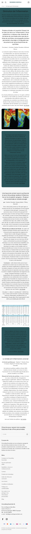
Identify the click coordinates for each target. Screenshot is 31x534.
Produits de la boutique (7, 474)
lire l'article (23, 419)
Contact (4, 471)
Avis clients (4, 481)
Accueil (3, 6)
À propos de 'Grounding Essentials (8, 459)
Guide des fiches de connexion (7, 477)
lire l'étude (26, 105)
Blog (3, 499)
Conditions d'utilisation (7, 484)
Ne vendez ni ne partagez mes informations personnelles (6, 494)
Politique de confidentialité (5, 487)
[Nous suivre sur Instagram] (7, 519)
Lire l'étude (22, 289)
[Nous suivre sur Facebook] (3, 519)
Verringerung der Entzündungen (12, 6)
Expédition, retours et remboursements (7, 468)
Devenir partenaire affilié (6, 463)
